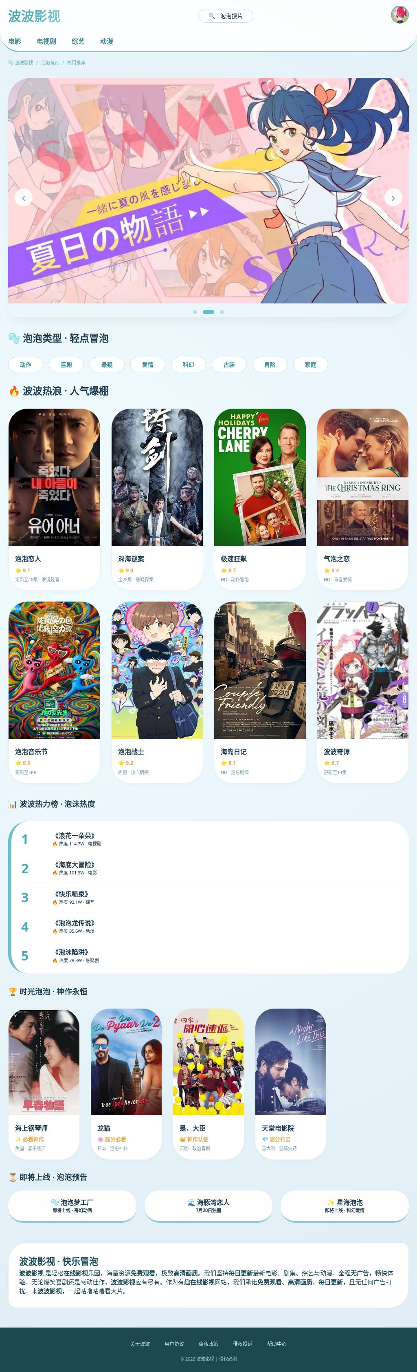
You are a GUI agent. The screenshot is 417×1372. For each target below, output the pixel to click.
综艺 (78, 41)
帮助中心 (277, 1344)
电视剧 (46, 41)
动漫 (106, 41)
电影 (14, 41)
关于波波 (140, 1344)
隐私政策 (208, 1344)
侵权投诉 (242, 1344)
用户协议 (174, 1344)
